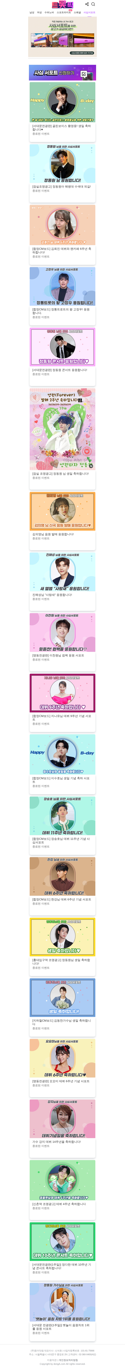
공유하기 (87, 4)
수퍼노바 (49, 12)
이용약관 (52, 1360)
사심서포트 (89, 12)
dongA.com (59, 1364)
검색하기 (93, 4)
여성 (39, 12)
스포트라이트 (64, 12)
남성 (32, 12)
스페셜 (77, 12)
